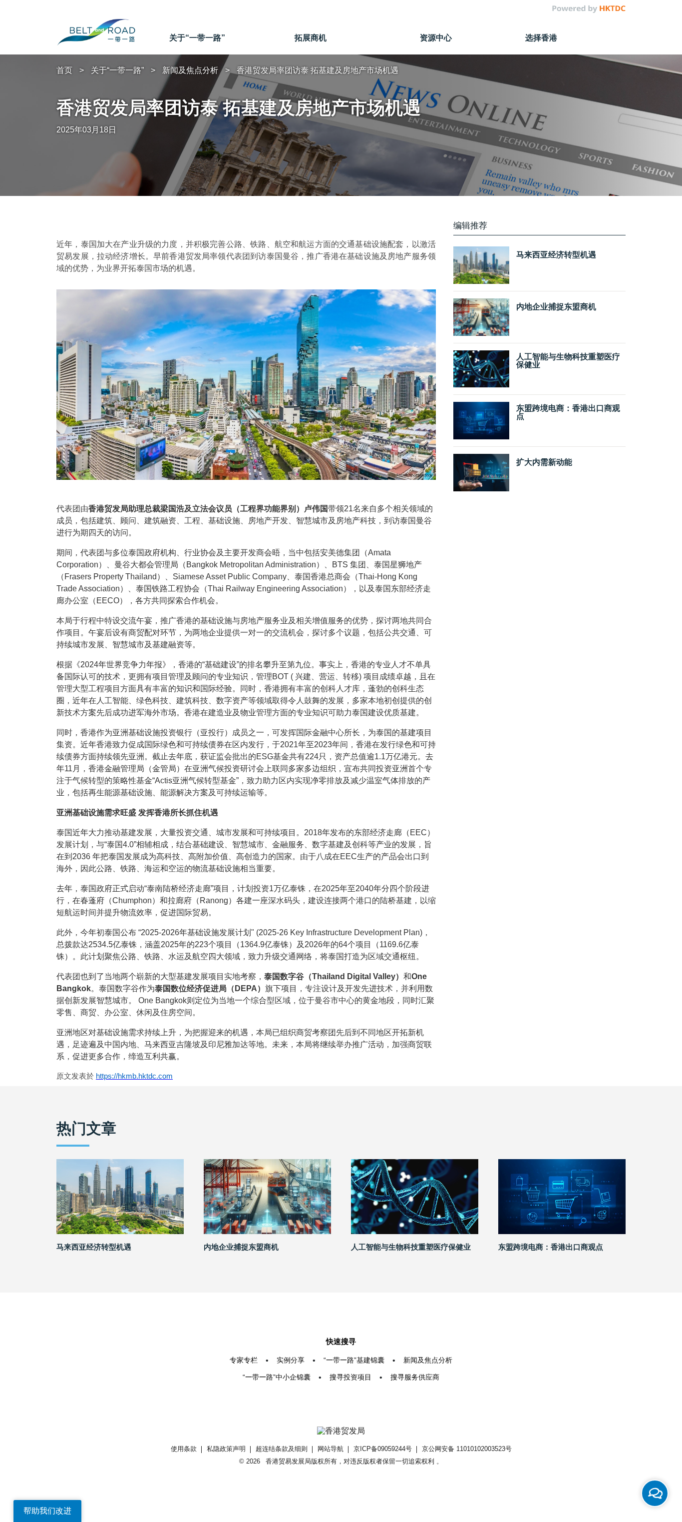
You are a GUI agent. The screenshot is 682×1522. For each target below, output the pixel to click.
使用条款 (184, 1449)
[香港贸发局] (341, 1431)
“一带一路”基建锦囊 (354, 1360)
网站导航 (330, 1449)
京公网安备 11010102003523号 (467, 1449)
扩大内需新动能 (544, 462)
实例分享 (291, 1360)
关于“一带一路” (117, 70)
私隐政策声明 (226, 1449)
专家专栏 (244, 1360)
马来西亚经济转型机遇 (556, 255)
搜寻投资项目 (350, 1377)
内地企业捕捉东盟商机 (556, 307)
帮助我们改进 (47, 1511)
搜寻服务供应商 (414, 1377)
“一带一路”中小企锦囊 (277, 1377)
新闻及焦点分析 (190, 70)
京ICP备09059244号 (382, 1449)
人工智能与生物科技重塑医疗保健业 (568, 360)
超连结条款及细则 (282, 1449)
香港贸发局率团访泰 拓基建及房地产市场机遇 (317, 70)
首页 (64, 70)
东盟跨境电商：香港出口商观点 (568, 412)
